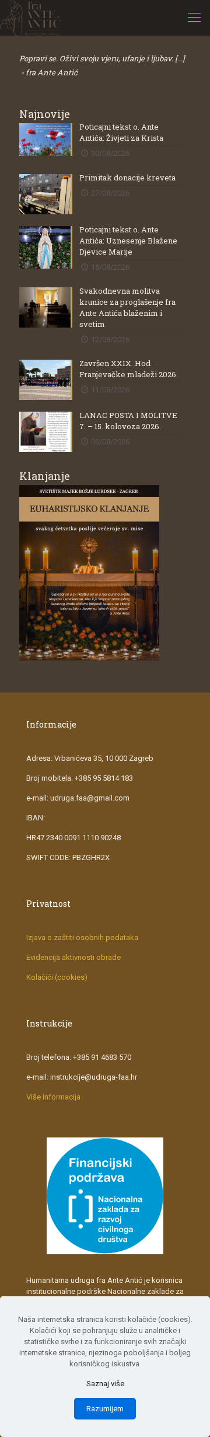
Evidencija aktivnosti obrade (73, 957)
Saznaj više (105, 1383)
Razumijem (105, 1408)
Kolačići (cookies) (57, 977)
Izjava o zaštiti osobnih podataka (82, 937)
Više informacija (53, 1096)
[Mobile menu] (194, 17)
